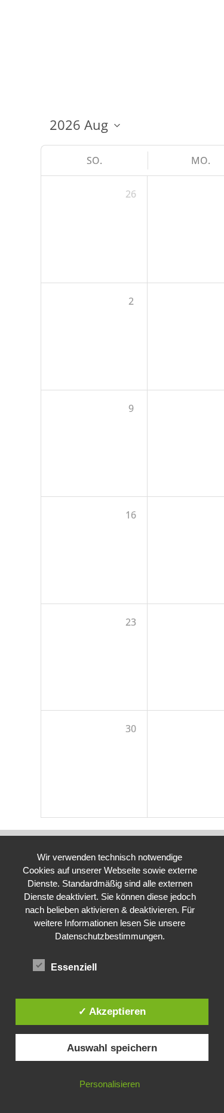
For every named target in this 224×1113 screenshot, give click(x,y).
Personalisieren (109, 1084)
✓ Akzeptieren (112, 1011)
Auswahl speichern (112, 1047)
